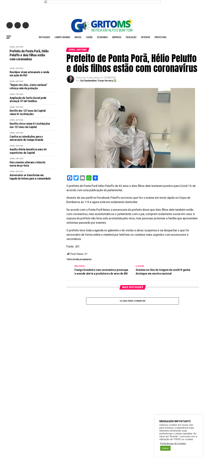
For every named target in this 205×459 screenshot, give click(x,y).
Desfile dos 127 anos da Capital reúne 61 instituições (28, 112)
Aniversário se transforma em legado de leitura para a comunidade (30, 177)
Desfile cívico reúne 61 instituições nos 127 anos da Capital (30, 125)
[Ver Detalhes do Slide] (102, 7)
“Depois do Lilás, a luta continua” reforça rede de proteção (28, 86)
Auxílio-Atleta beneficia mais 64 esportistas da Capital (28, 151)
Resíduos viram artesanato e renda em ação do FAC (29, 74)
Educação (131, 37)
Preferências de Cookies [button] (173, 443)
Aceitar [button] (165, 448)
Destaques (44, 37)
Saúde (89, 37)
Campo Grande (62, 37)
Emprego (116, 37)
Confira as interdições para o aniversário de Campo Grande (26, 138)
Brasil (78, 37)
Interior (145, 37)
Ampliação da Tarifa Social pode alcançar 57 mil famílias (28, 99)
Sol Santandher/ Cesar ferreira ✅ (98, 80)
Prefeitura (160, 37)
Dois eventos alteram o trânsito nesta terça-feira (27, 164)
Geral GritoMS (16, 47)
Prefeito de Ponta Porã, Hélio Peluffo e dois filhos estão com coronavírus (29, 55)
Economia (102, 37)
